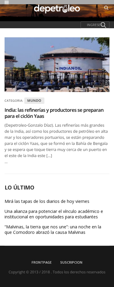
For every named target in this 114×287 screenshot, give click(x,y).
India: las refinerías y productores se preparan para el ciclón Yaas (54, 113)
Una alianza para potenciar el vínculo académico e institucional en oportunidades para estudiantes (54, 214)
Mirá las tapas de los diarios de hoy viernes (47, 201)
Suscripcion (71, 262)
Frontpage (42, 262)
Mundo (34, 100)
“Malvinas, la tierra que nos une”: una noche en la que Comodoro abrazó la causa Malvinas (53, 229)
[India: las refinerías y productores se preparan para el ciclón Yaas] (57, 64)
